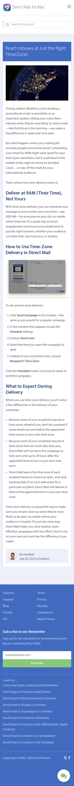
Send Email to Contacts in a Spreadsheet (29, 736)
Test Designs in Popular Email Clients (27, 692)
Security (42, 606)
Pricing (7, 612)
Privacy (42, 599)
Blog (6, 606)
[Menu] (69, 7)
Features (44, 559)
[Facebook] (69, 758)
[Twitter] (65, 758)
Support (8, 599)
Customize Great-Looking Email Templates (30, 685)
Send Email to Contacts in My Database (28, 742)
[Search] (7, 25)
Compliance (45, 612)
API (5, 619)
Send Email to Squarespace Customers (27, 711)
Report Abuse (46, 619)
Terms (41, 593)
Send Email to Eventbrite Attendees (26, 718)
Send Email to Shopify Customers (24, 705)
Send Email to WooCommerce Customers (29, 698)
